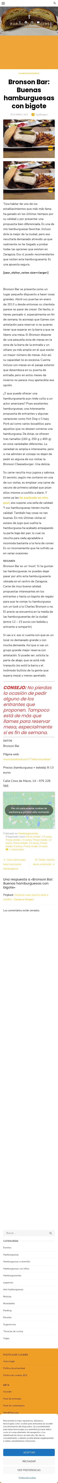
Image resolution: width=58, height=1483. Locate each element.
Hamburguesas (11, 1254)
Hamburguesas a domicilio (16, 1261)
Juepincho (8, 1282)
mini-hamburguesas (13, 1289)
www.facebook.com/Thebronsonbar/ (27, 759)
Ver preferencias (29, 1470)
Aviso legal (9, 1361)
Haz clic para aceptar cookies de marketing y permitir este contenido (29, 810)
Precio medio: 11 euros (19, 840)
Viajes (6, 1338)
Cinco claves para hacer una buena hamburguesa (14, 864)
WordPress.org (10, 1412)
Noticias (7, 1296)
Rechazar (29, 1461)
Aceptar (29, 1452)
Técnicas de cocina (13, 1331)
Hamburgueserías (29, 73)
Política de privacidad (14, 1368)
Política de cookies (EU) (15, 1375)
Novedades (9, 1303)
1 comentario (16, 849)
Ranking (7, 1310)
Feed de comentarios (14, 1405)
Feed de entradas (12, 1398)
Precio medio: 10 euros (39, 836)
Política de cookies (27, 1477)
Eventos (7, 1247)
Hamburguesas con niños (16, 1268)
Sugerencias (9, 1324)
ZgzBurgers (42, 114)
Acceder (7, 1391)
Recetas (7, 1317)
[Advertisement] (29, 52)
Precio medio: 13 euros (26, 843)
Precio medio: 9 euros (35, 846)
